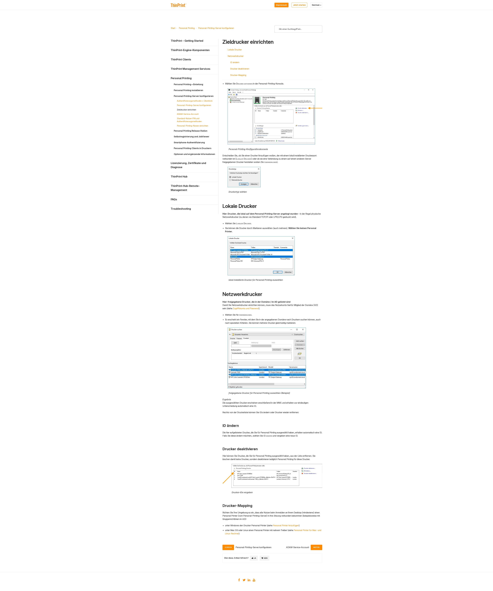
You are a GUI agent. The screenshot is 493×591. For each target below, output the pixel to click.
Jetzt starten (299, 5)
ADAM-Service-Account (187, 114)
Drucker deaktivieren (239, 68)
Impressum (281, 5)
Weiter (316, 547)
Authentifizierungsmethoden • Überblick (194, 101)
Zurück (228, 547)
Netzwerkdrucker (236, 56)
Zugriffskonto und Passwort (246, 308)
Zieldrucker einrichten (186, 109)
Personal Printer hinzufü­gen (286, 525)
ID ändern (234, 62)
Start (173, 28)
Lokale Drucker (235, 49)
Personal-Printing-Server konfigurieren (216, 28)
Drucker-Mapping (238, 75)
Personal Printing (187, 28)
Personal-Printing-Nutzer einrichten (192, 126)
